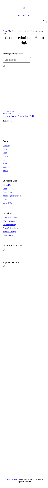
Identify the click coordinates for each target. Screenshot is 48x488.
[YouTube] (29, 15)
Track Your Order (10, 217)
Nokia (5, 163)
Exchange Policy (9, 225)
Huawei (6, 149)
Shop (5, 189)
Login (5, 199)
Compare (10, 111)
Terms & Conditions (11, 228)
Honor (5, 156)
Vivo (5, 160)
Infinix (5, 170)
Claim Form (7, 192)
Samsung (6, 146)
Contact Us (7, 203)
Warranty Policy (9, 232)
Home (5, 31)
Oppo (5, 153)
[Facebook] (19, 15)
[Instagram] (24, 15)
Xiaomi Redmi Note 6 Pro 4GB (18, 116)
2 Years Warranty (9, 221)
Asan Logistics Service (12, 196)
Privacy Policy (8, 235)
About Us (6, 185)
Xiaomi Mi (7, 113)
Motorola (6, 167)
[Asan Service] (24, 8)
